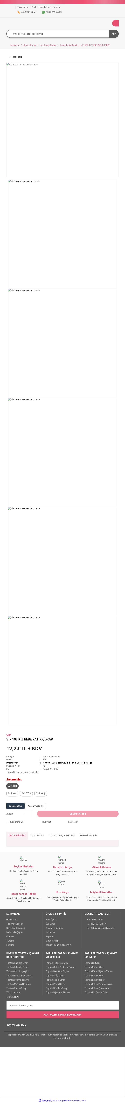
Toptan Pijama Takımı (17, 980)
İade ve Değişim (14, 932)
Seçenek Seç (15, 806)
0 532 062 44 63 (95, 919)
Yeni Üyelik (51, 919)
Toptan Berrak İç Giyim (57, 971)
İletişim (10, 945)
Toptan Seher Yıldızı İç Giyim (60, 967)
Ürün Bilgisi (16, 835)
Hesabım (50, 932)
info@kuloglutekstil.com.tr (100, 928)
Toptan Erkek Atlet (94, 975)
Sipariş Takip (52, 940)
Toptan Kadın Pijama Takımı (98, 971)
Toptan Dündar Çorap (57, 988)
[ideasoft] (45, 1100)
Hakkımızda (12, 919)
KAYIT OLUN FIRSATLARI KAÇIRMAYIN (62, 1015)
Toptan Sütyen (92, 963)
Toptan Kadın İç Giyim (17, 963)
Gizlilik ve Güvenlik (15, 928)
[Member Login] (109, 23)
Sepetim (50, 936)
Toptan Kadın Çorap (16, 988)
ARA (114, 33)
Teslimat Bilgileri (14, 924)
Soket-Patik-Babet (51, 756)
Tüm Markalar (13, 992)
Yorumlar (37, 835)
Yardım (10, 940)
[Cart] (115, 23)
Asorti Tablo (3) (35, 806)
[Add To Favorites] (21, 822)
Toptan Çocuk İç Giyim (17, 971)
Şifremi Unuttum (54, 928)
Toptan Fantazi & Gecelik (19, 975)
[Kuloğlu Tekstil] (13, 7)
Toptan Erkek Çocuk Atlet (97, 988)
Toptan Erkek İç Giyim (17, 967)
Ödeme (10, 936)
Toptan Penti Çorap (55, 984)
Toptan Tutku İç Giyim (57, 963)
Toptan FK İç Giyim (55, 975)
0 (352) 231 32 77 (97, 924)
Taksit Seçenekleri (62, 835)
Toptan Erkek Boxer (94, 980)
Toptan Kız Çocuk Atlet (96, 992)
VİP (8, 735)
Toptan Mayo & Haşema (18, 984)
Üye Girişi (50, 924)
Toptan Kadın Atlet (94, 967)
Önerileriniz (89, 835)
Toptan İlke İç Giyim (55, 980)
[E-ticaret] (62, 1100)
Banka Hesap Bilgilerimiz (58, 945)
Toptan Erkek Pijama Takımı (98, 984)
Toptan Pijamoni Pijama (58, 992)
